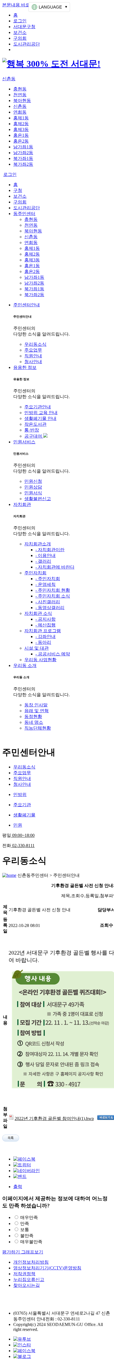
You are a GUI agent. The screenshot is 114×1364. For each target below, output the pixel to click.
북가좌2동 (23, 164)
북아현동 (22, 100)
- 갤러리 (43, 561)
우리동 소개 (25, 665)
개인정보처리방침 (31, 1262)
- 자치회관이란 (49, 549)
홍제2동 (21, 123)
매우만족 (29, 1217)
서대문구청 (24, 26)
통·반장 (31, 430)
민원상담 (33, 487)
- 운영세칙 (45, 584)
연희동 (20, 112)
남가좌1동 (23, 146)
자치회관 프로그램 (42, 630)
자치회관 (22, 504)
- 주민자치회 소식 (52, 596)
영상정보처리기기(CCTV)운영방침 (47, 1268)
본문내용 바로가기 (20, 4)
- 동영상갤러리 (49, 607)
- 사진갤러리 (47, 601)
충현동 (20, 89)
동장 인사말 (36, 705)
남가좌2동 (23, 152)
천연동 (20, 94)
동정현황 (33, 716)
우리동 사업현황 (40, 659)
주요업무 (33, 350)
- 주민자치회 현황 (52, 590)
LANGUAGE (50, 7)
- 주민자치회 (47, 578)
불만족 (26, 1235)
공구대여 (33, 436)
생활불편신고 (37, 498)
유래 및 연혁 (36, 710)
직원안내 (33, 355)
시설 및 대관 (36, 648)
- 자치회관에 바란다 (54, 567)
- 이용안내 (45, 555)
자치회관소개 (37, 544)
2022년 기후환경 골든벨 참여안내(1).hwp (54, 1118)
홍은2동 (21, 141)
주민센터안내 (26, 304)
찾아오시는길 (26, 1285)
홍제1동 (21, 118)
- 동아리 (43, 642)
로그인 (20, 20)
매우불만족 (31, 1241)
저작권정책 (24, 1273)
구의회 (20, 38)
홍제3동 (21, 129)
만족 (24, 1223)
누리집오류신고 (28, 1279)
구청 (17, 190)
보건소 (20, 32)
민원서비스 (24, 442)
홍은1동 (21, 135)
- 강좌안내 (45, 636)
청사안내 (33, 361)
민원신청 (33, 481)
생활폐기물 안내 (40, 418)
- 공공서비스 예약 (52, 654)
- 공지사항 (45, 619)
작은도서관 (35, 424)
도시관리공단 (26, 44)
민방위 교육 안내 (41, 412)
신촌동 (8, 78)
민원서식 (33, 493)
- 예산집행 (45, 625)
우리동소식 (35, 344)
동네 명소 (33, 722)
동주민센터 (24, 213)
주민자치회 (35, 572)
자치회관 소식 (38, 613)
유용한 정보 (25, 367)
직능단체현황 (37, 728)
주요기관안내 (37, 406)
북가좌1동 (23, 158)
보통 (24, 1229)
